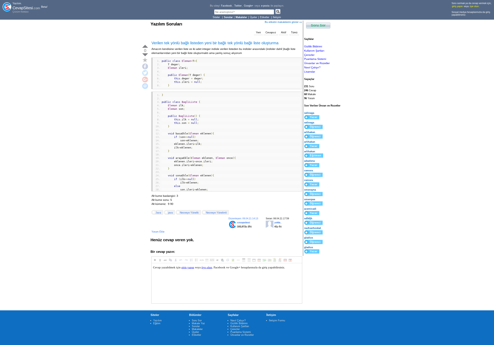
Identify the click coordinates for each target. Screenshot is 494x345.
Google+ (248, 5)
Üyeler (253, 17)
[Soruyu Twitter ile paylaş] (145, 73)
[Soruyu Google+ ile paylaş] (145, 79)
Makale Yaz (198, 323)
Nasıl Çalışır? (312, 67)
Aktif (283, 32)
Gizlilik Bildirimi (313, 46)
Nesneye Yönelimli (216, 212)
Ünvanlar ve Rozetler (317, 63)
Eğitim (156, 323)
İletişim (277, 17)
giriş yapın (457, 6)
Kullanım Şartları (314, 50)
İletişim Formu (277, 320)
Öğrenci (315, 126)
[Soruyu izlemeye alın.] (145, 60)
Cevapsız (271, 32)
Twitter (238, 5)
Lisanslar (309, 71)
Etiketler (265, 17)
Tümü (294, 32)
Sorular (196, 326)
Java (158, 212)
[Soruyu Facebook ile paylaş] (145, 66)
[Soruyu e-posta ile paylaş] (145, 86)
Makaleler (197, 329)
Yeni (258, 32)
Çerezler (309, 54)
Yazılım (157, 320)
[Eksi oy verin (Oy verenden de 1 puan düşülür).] (145, 54)
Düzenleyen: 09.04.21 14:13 (243, 218)
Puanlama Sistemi (315, 58)
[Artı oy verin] (145, 46)
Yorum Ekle (157, 231)
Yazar (313, 117)
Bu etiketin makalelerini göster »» (283, 22)
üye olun (474, 6)
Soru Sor (318, 25)
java (170, 212)
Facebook (226, 5)
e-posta (265, 5)
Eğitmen (315, 155)
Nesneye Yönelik (189, 212)
